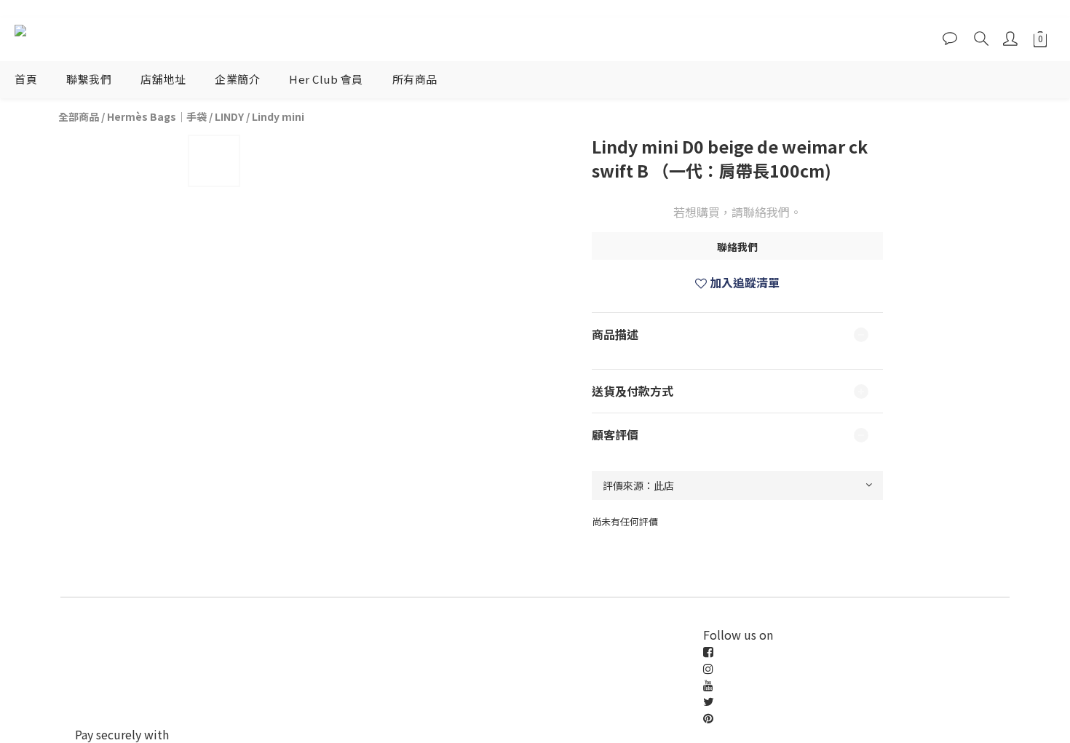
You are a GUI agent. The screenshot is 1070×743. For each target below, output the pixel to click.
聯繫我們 (88, 79)
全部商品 (78, 116)
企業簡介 (237, 79)
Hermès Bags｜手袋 (157, 116)
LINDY (229, 116)
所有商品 (414, 79)
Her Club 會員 (326, 79)
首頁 (26, 79)
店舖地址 (163, 79)
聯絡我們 (737, 246)
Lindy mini (278, 116)
